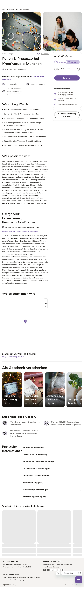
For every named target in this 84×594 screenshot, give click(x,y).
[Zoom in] (45, 300)
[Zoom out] (45, 303)
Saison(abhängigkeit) (33, 482)
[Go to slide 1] (39, 48)
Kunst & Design (23, 9)
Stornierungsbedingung (34, 496)
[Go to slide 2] (41, 48)
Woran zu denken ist (33, 447)
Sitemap (78, 585)
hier (25, 565)
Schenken (67, 78)
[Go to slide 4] (44, 48)
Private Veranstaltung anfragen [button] (67, 115)
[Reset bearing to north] (45, 306)
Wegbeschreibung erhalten (13, 357)
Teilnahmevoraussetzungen (36, 468)
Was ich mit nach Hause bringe (38, 461)
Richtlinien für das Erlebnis (36, 475)
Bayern (11, 9)
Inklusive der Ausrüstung (35, 454)
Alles (3, 9)
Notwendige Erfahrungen (35, 489)
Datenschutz (69, 585)
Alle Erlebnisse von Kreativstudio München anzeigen (20, 231)
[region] (25, 324)
